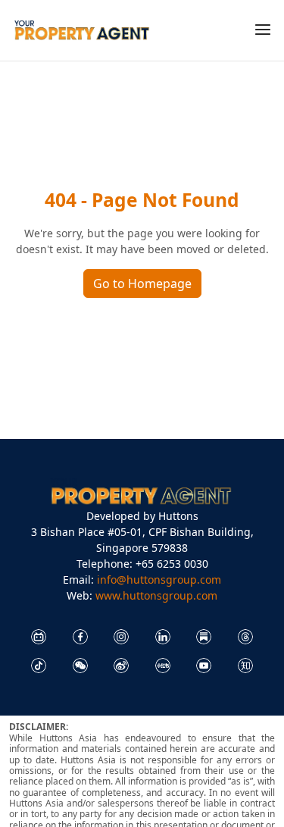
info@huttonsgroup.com (159, 579)
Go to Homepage (142, 283)
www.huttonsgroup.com (156, 595)
